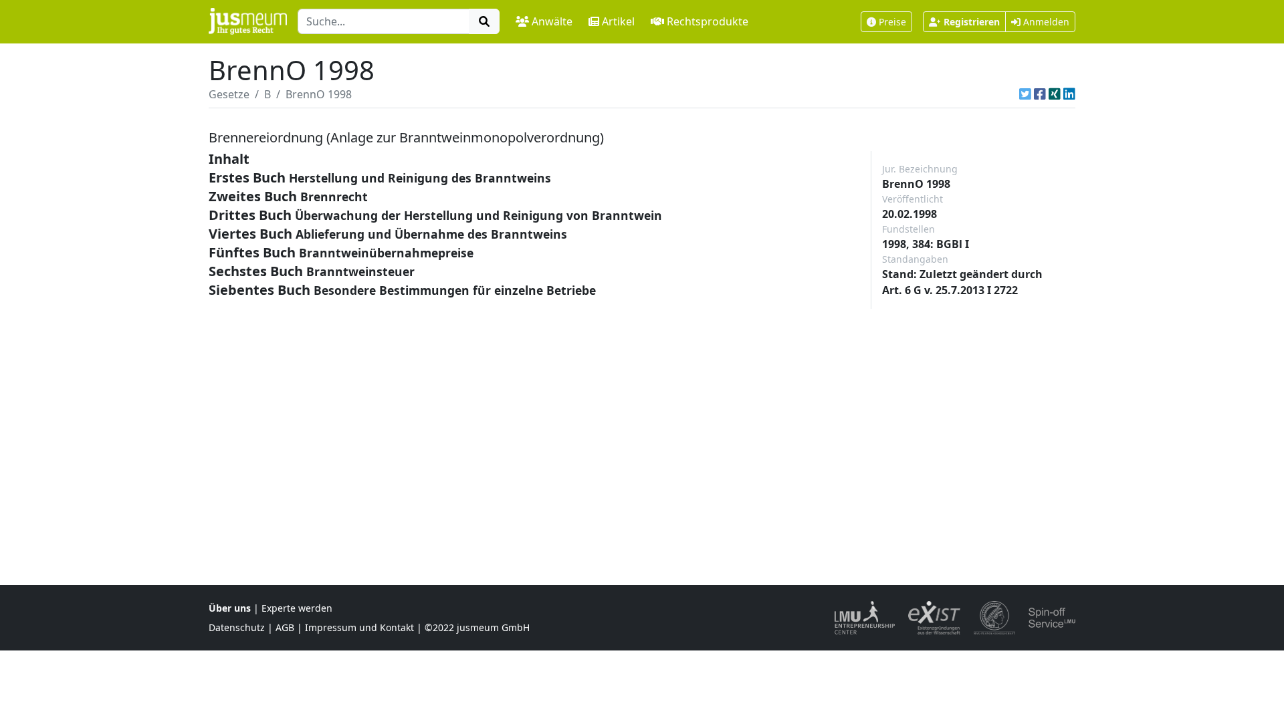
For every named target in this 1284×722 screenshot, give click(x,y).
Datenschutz (237, 627)
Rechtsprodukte (707, 21)
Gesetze (229, 94)
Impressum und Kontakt (359, 627)
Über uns (230, 608)
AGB (285, 627)
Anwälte (552, 21)
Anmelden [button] (1045, 21)
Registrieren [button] (972, 21)
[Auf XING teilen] (1055, 94)
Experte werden (296, 608)
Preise (892, 21)
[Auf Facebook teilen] (1040, 94)
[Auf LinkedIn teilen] (1069, 94)
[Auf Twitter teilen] (1025, 94)
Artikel (618, 21)
